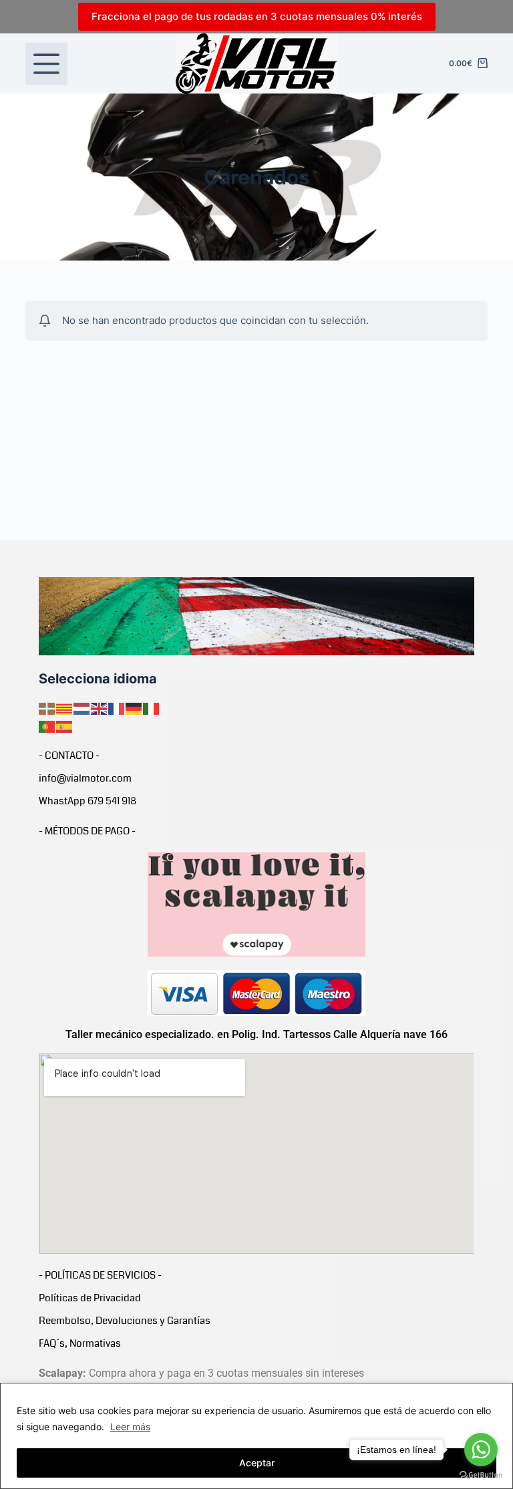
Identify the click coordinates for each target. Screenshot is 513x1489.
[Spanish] (64, 725)
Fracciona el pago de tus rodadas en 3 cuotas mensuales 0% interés (257, 16)
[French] (117, 708)
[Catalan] (64, 708)
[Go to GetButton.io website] (481, 1475)
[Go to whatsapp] (481, 1449)
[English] (99, 708)
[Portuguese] (47, 725)
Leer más (130, 1426)
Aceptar (257, 1462)
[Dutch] (82, 708)
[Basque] (47, 708)
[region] (256, 1436)
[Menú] (46, 64)
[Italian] (151, 708)
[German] (134, 708)
